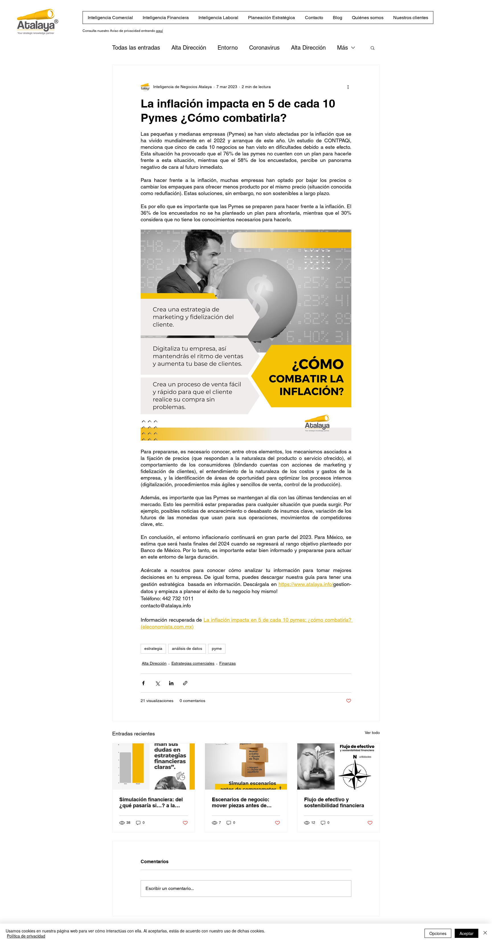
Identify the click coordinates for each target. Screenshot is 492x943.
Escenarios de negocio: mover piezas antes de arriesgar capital (240, 802)
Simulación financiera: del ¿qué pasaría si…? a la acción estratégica (151, 802)
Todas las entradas (136, 47)
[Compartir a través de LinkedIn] (171, 683)
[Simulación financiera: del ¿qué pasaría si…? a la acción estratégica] (153, 766)
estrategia (153, 648)
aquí (159, 31)
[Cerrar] (485, 933)
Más (342, 47)
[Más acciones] (348, 86)
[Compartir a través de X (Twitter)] (157, 683)
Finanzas (227, 663)
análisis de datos (187, 648)
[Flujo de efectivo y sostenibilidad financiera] (338, 766)
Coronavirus (264, 47)
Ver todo (372, 732)
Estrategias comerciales (192, 663)
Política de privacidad (26, 936)
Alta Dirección (188, 47)
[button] (372, 47)
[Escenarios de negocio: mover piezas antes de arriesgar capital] (246, 766)
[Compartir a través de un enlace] (185, 683)
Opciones (437, 933)
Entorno (228, 47)
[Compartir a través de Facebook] (143, 683)
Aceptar (466, 933)
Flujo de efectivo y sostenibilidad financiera (334, 802)
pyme (217, 648)
